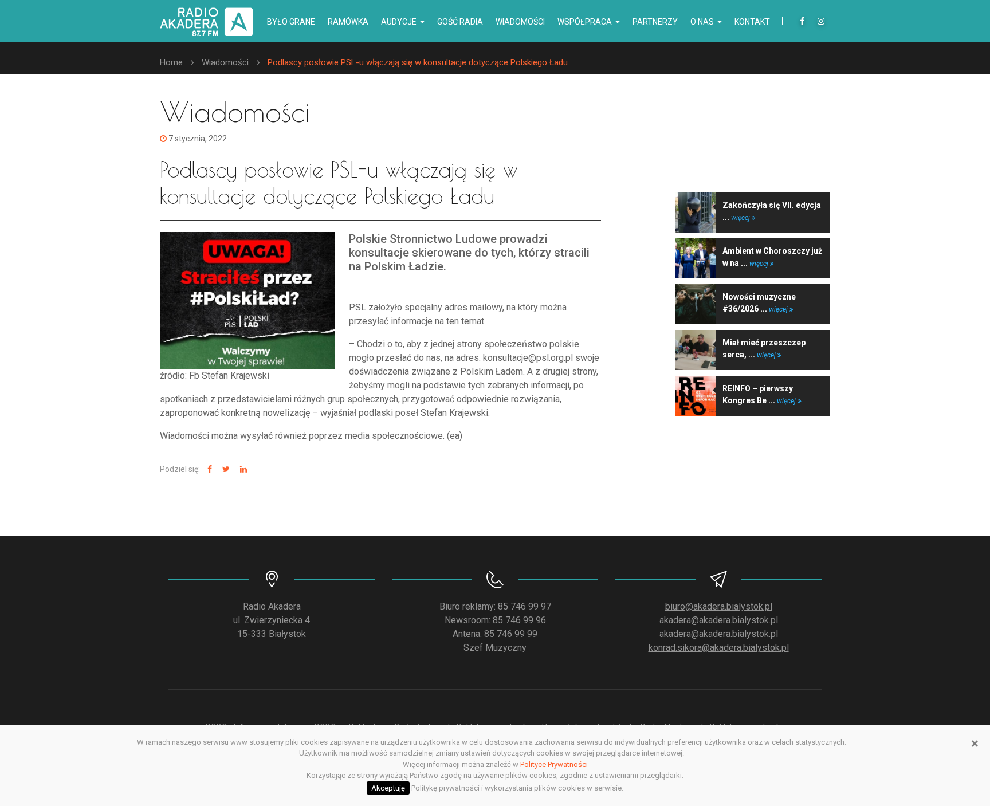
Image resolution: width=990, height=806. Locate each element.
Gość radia (460, 21)
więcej (741, 218)
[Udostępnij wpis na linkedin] (242, 469)
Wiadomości (520, 21)
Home (171, 62)
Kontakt (752, 21)
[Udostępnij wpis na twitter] (225, 469)
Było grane (291, 21)
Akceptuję (388, 788)
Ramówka (348, 21)
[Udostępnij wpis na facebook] (208, 469)
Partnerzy (655, 21)
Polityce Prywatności (554, 764)
